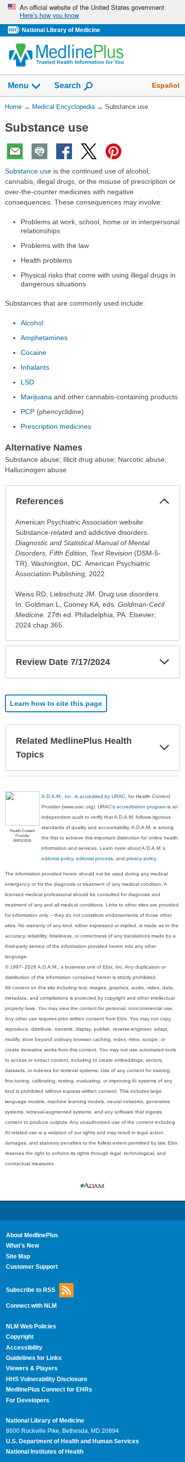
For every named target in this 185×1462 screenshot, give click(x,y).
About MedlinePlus (32, 1235)
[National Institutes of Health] (15, 30)
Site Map (18, 1256)
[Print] (39, 151)
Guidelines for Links (34, 1358)
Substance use (28, 171)
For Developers (27, 1400)
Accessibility (24, 1347)
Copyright (20, 1336)
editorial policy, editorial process (77, 858)
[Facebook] (64, 151)
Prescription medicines (56, 426)
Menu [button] (18, 85)
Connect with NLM (31, 1305)
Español (166, 85)
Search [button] (67, 85)
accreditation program (141, 806)
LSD (27, 382)
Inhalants (35, 367)
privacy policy (141, 858)
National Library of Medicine (61, 30)
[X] (89, 151)
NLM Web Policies (31, 1326)
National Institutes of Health (44, 1451)
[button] (164, 501)
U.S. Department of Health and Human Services (72, 1441)
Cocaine (33, 352)
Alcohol (32, 323)
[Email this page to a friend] (15, 151)
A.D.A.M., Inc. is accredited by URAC (83, 796)
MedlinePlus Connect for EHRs (49, 1389)
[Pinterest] (113, 151)
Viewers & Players (32, 1368)
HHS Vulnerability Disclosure (46, 1379)
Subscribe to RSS (30, 1289)
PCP (28, 412)
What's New (22, 1245)
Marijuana (36, 397)
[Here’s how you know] (92, 12)
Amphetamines (44, 338)
